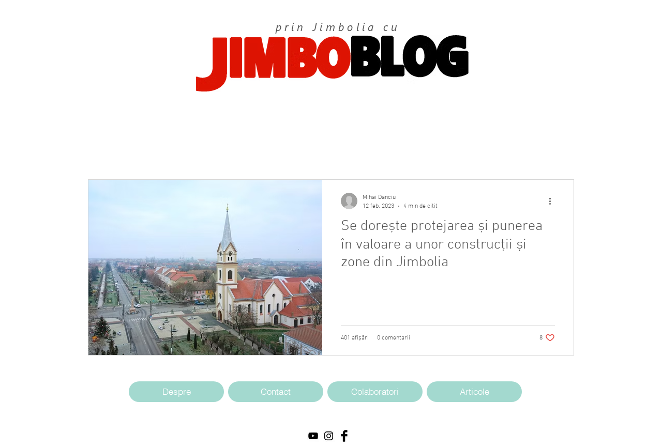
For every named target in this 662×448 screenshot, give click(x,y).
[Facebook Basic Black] (344, 436)
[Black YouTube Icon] (313, 436)
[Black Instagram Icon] (329, 436)
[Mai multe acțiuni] (553, 201)
